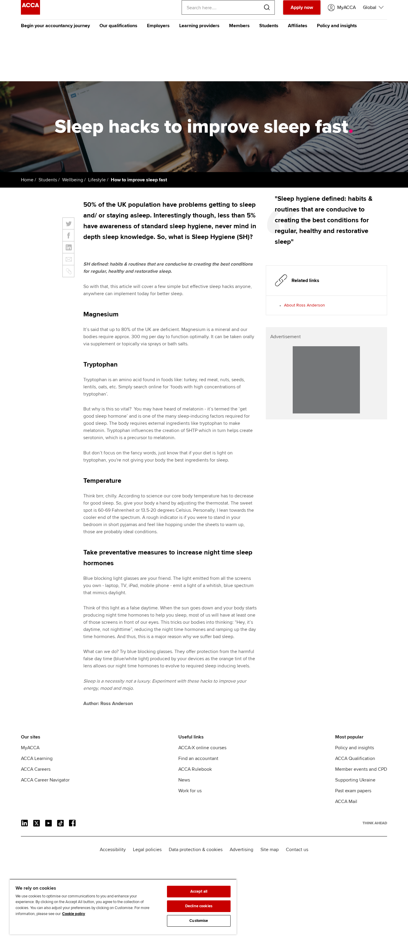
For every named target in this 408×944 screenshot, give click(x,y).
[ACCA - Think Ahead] (30, 13)
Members (239, 26)
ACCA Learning (37, 758)
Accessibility (113, 850)
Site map (269, 850)
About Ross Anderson (304, 305)
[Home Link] (375, 823)
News (184, 780)
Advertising (241, 850)
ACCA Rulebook (195, 769)
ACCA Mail (346, 801)
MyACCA (30, 748)
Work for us (190, 791)
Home (27, 180)
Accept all (198, 891)
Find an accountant (198, 758)
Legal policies (147, 850)
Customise (198, 920)
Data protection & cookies (196, 850)
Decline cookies (198, 906)
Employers (158, 26)
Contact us (297, 850)
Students (268, 26)
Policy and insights (337, 26)
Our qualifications (118, 26)
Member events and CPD (361, 769)
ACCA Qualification (355, 758)
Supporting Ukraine (355, 780)
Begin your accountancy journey (55, 26)
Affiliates (297, 26)
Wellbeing (72, 180)
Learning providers (199, 26)
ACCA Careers (35, 769)
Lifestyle (97, 180)
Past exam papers (353, 791)
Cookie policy (73, 913)
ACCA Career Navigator (45, 780)
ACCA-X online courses (202, 748)
